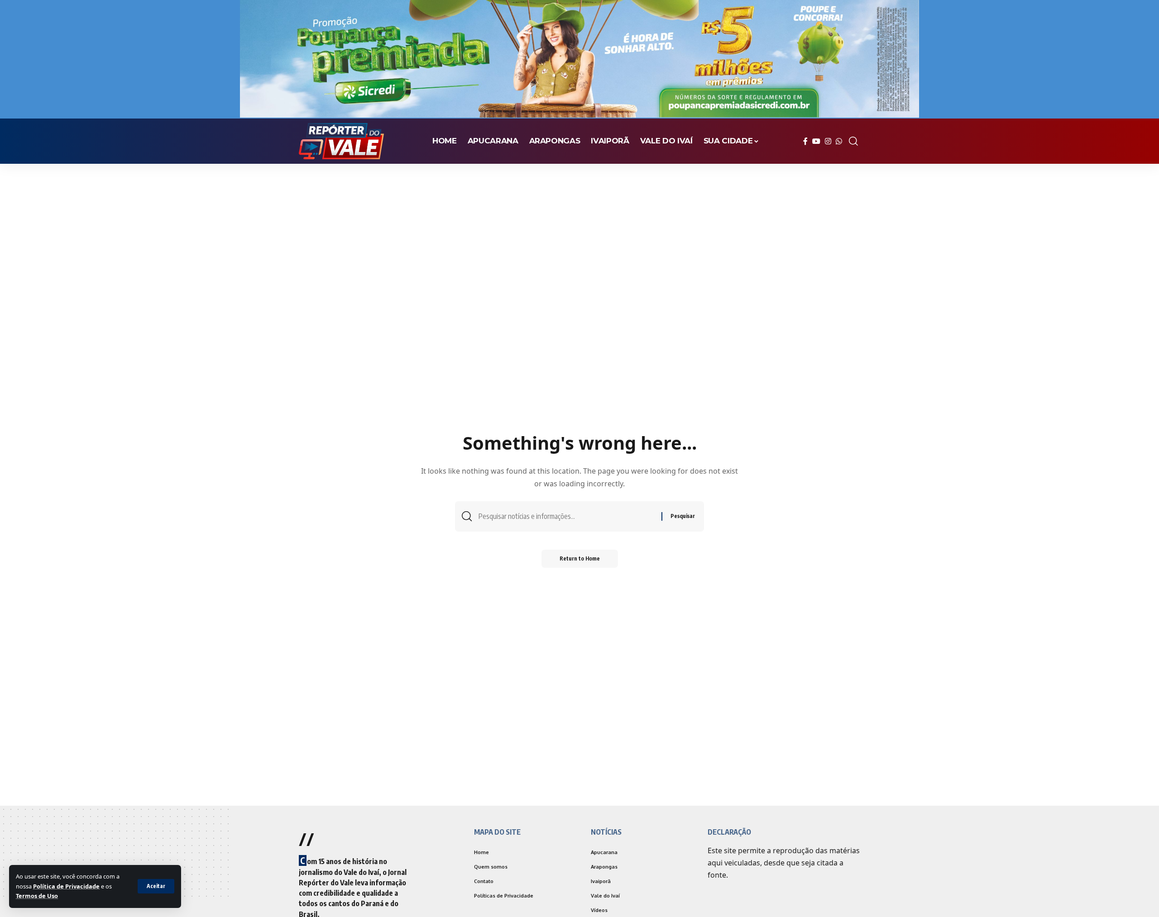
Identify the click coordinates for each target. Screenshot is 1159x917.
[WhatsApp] (838, 141)
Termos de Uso (37, 896)
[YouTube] (816, 141)
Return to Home (580, 558)
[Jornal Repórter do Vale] (341, 141)
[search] (853, 141)
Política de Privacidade (66, 886)
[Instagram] (828, 141)
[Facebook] (805, 141)
